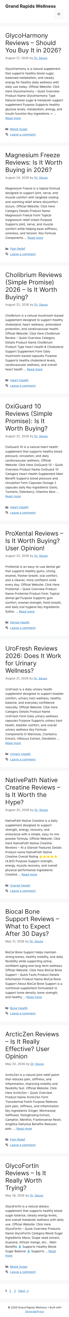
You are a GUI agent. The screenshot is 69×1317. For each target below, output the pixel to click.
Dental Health (20, 622)
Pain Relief (17, 248)
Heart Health (19, 380)
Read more (13, 118)
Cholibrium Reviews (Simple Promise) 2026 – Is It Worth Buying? (33, 286)
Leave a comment (23, 134)
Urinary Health (20, 754)
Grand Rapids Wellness (30, 6)
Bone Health (19, 1008)
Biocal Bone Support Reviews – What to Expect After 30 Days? (32, 922)
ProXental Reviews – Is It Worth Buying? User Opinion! (34, 541)
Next (23, 1291)
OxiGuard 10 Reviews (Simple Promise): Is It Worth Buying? (28, 417)
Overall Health (20, 885)
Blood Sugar (18, 129)
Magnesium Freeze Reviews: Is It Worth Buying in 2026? (33, 162)
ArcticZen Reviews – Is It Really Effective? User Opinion (32, 1045)
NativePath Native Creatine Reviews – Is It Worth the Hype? (32, 791)
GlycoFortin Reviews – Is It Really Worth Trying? (25, 1176)
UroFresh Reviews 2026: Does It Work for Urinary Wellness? (33, 659)
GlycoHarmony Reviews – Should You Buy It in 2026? (33, 43)
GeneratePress (34, 1311)
